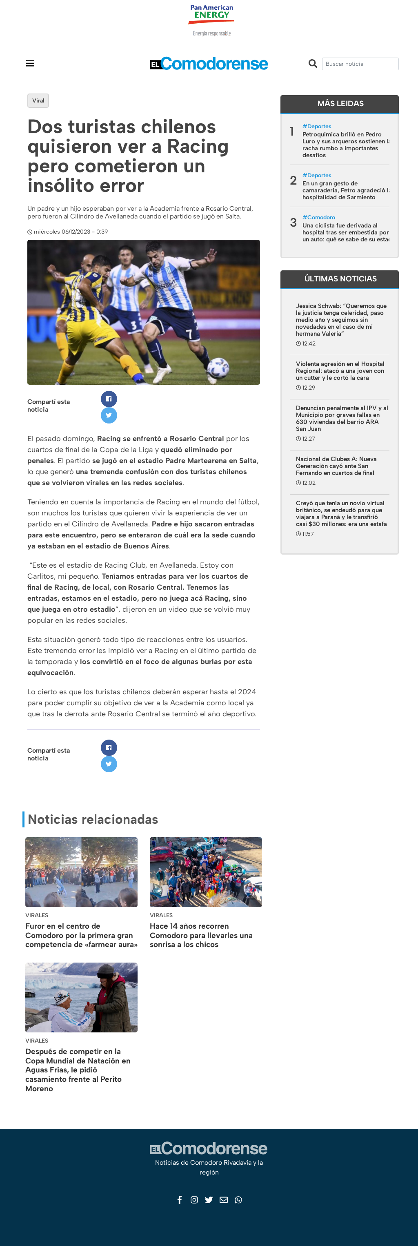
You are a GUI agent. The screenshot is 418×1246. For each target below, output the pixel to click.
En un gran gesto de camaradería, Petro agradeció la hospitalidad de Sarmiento (347, 190)
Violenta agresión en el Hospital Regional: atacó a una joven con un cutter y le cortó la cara (340, 370)
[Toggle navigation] (30, 63)
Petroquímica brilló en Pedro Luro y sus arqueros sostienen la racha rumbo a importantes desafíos (346, 145)
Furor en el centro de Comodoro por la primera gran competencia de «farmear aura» (81, 935)
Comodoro (321, 217)
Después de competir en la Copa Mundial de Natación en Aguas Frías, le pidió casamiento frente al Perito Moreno (78, 1070)
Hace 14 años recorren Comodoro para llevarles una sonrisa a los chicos (201, 935)
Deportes (319, 126)
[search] (360, 64)
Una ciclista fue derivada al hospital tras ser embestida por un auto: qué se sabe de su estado (349, 232)
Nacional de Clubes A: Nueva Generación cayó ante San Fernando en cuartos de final (336, 466)
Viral (38, 100)
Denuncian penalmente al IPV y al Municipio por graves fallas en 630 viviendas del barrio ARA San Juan (342, 418)
